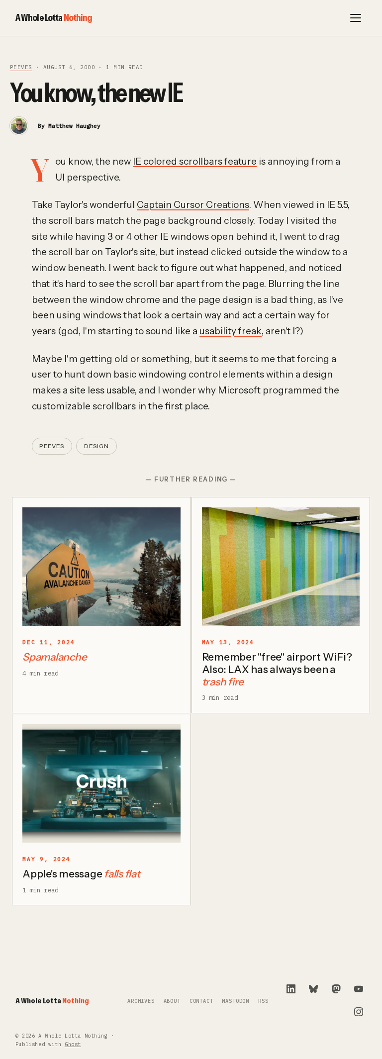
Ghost (73, 1044)
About (172, 1001)
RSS (263, 1001)
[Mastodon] (336, 989)
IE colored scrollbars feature (195, 161)
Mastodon (235, 1001)
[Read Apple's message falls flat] (101, 783)
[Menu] (356, 18)
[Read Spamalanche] (101, 566)
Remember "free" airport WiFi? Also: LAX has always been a (277, 669)
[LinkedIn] (291, 989)
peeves (21, 67)
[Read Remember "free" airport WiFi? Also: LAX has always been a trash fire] (281, 566)
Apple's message (81, 873)
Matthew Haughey (74, 125)
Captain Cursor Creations (193, 204)
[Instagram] (359, 1012)
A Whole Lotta (54, 17)
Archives (141, 1001)
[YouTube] (359, 989)
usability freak (230, 331)
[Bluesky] (313, 989)
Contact (201, 1001)
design (96, 446)
